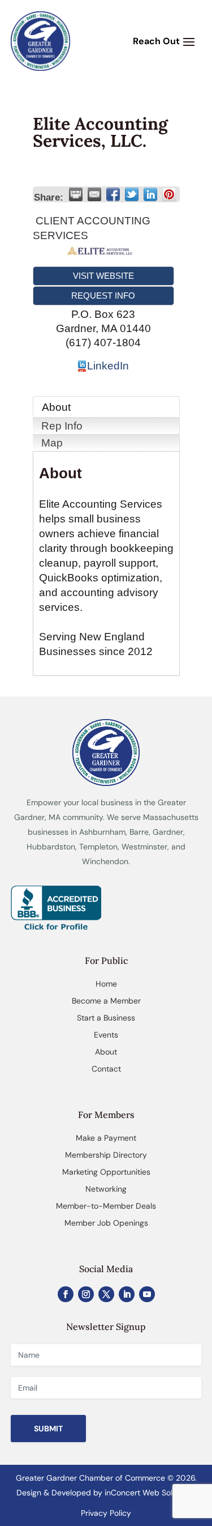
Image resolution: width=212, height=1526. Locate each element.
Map (52, 443)
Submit (48, 1428)
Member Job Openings (106, 1223)
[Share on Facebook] (113, 194)
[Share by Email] (94, 194)
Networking (106, 1189)
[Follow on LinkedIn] (127, 1294)
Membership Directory (106, 1155)
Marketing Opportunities (106, 1172)
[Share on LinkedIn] (150, 194)
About (56, 407)
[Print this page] (76, 194)
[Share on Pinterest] (169, 194)
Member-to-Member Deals (106, 1206)
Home (106, 984)
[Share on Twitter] (132, 194)
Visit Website (103, 275)
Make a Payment (106, 1138)
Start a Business (106, 1018)
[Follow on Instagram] (86, 1294)
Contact (106, 1069)
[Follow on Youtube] (147, 1294)
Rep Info (62, 426)
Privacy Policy (106, 1513)
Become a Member (106, 1001)
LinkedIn (108, 366)
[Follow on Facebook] (65, 1294)
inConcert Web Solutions (149, 1492)
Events (106, 1035)
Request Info (103, 295)
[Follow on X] (106, 1294)
